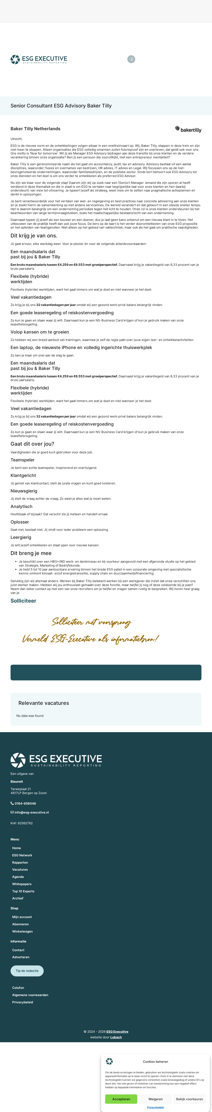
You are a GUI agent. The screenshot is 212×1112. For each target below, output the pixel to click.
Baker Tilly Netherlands (35, 128)
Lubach (116, 1037)
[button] (170, 59)
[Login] (131, 59)
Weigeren (155, 1099)
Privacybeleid (155, 1107)
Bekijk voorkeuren (189, 1099)
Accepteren (121, 1099)
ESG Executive (117, 1032)
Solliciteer (23, 601)
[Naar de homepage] (39, 59)
